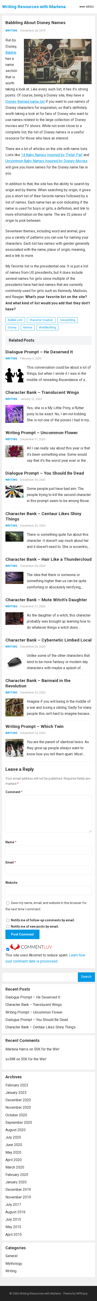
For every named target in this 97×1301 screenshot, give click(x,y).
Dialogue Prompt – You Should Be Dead (44, 473)
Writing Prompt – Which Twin (34, 726)
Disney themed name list (25, 101)
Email (10, 862)
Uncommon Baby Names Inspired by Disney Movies (46, 161)
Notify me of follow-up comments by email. (43, 920)
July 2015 (13, 1219)
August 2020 (15, 1130)
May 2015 (13, 1227)
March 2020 (14, 1167)
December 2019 (18, 1189)
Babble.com (15, 320)
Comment (14, 792)
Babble (10, 52)
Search (86, 977)
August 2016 (15, 1212)
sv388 (10, 1059)
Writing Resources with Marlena (34, 6)
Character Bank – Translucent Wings (42, 392)
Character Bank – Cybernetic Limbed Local (48, 640)
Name (10, 842)
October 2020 (16, 1115)
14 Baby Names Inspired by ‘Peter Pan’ (52, 155)
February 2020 (16, 1175)
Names (27, 327)
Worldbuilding (47, 327)
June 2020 (13, 1145)
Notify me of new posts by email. (35, 926)
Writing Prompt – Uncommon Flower (41, 432)
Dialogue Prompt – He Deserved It (39, 351)
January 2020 (16, 1182)
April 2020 (13, 1160)
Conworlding (67, 320)
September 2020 (18, 1122)
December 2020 (18, 1100)
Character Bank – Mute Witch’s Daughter (46, 599)
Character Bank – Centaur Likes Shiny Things (40, 1027)
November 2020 (18, 1107)
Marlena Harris (16, 1049)
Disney (12, 327)
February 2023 (16, 1085)
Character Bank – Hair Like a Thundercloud (48, 559)
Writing (11, 30)
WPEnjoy (82, 1293)
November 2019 (18, 1197)
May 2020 (13, 1152)
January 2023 (16, 1092)
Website (11, 882)
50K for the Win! (47, 1049)
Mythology (13, 1263)
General (11, 1256)
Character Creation (41, 320)
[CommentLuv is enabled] (31, 949)
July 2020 (13, 1137)
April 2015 (13, 1234)
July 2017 (13, 1204)
